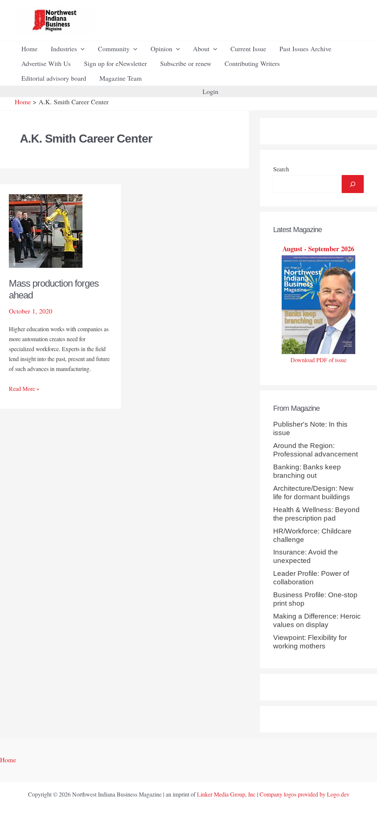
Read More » (24, 388)
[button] (81, 48)
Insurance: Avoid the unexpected (305, 556)
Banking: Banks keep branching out (307, 471)
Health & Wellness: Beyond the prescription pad (316, 514)
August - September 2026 (318, 248)
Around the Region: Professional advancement (315, 450)
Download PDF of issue (318, 360)
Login (210, 91)
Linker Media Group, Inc (226, 794)
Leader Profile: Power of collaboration (311, 578)
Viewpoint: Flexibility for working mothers (310, 642)
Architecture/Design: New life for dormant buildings (313, 492)
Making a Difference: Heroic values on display (317, 620)
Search (281, 169)
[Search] (353, 184)
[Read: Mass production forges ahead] (45, 229)
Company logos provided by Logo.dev (304, 794)
